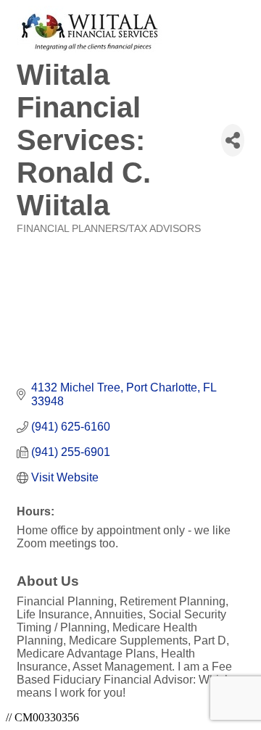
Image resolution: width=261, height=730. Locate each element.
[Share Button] (232, 140)
